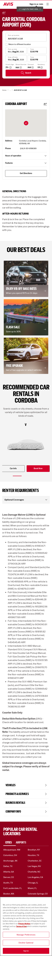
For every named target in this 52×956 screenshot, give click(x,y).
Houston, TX (33, 855)
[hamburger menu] (47, 4)
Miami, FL (32, 888)
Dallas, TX (7, 866)
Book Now (38, 468)
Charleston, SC (35, 860)
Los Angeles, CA (35, 877)
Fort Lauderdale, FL (12, 888)
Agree (26, 951)
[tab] (9, 842)
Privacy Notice (24, 924)
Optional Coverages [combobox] (14, 499)
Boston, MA (8, 893)
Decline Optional (26, 943)
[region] (26, 926)
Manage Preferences (26, 935)
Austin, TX (8, 882)
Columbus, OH (10, 855)
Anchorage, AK (10, 860)
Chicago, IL (33, 882)
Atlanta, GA (8, 871)
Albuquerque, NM (11, 849)
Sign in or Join (36, 4)
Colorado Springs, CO (38, 893)
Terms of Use (21, 926)
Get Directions (26, 173)
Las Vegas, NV (34, 866)
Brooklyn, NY (34, 849)
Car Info (13, 468)
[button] (26, 123)
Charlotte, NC (34, 871)
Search (28, 73)
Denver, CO (8, 877)
